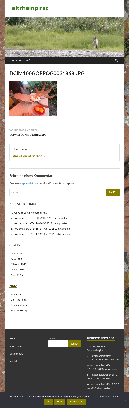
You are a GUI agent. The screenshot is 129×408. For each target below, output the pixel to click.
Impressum (15, 345)
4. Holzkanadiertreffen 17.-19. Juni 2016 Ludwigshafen (40, 233)
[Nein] (125, 400)
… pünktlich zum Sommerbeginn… (29, 212)
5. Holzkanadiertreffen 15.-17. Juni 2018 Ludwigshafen (40, 228)
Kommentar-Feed (20, 304)
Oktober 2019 (18, 264)
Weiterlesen (76, 402)
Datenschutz (16, 353)
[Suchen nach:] (64, 192)
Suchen (52, 338)
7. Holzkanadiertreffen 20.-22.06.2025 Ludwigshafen (39, 217)
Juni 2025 (16, 253)
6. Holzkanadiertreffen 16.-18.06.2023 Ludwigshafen (39, 223)
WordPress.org (19, 310)
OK (48, 402)
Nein (59, 402)
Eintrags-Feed (18, 299)
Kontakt (13, 361)
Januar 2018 (18, 269)
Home (12, 338)
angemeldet (26, 183)
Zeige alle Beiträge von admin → (29, 155)
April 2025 (16, 258)
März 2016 (17, 274)
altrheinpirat (30, 8)
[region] (64, 37)
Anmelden (16, 294)
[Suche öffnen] (116, 60)
